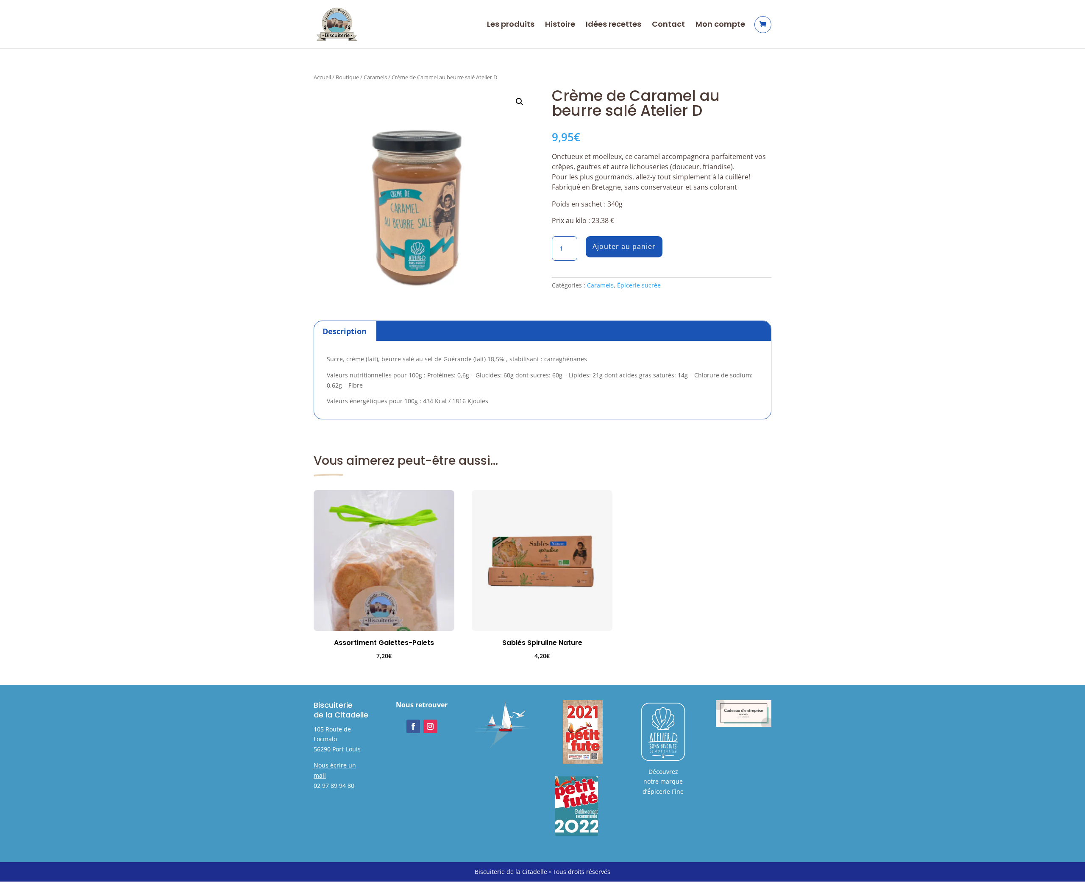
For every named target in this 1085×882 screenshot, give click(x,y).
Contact (668, 25)
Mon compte (720, 25)
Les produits (510, 25)
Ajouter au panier (624, 246)
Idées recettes (613, 25)
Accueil (322, 77)
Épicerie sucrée (639, 285)
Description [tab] (345, 331)
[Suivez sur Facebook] (413, 726)
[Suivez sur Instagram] (430, 726)
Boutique (347, 77)
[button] (519, 101)
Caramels (375, 77)
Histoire (560, 25)
